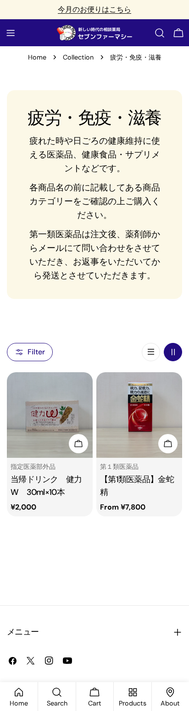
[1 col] (151, 352)
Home (37, 57)
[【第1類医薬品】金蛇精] (139, 415)
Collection (78, 57)
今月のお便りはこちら (94, 9)
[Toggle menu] (10, 33)
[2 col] (173, 352)
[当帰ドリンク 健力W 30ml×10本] (50, 415)
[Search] (159, 33)
